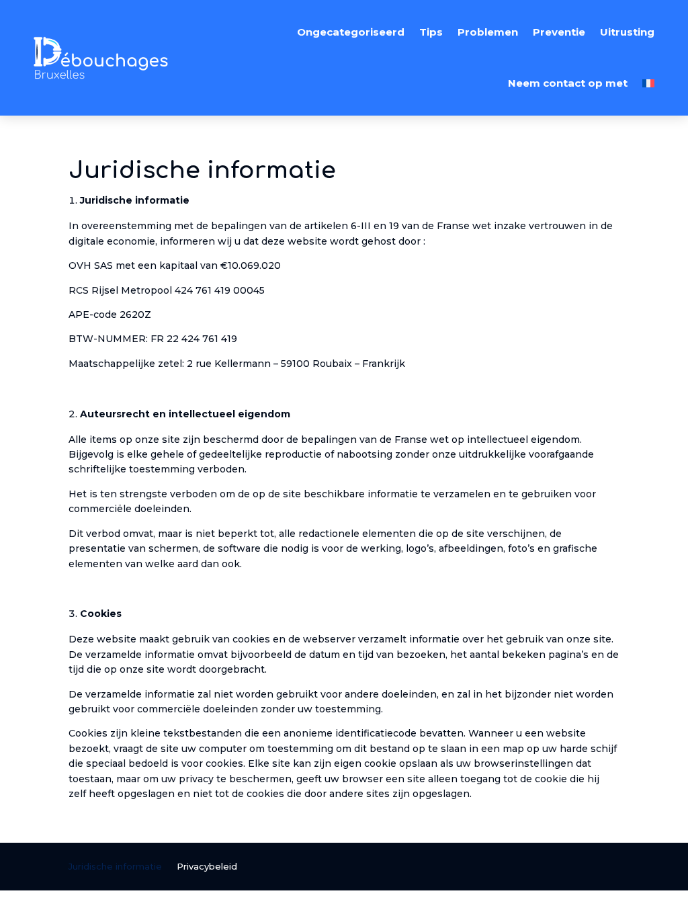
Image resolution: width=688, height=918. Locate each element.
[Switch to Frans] (648, 83)
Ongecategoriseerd (350, 32)
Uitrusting (627, 32)
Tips (431, 32)
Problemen (488, 32)
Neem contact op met (568, 83)
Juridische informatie (115, 867)
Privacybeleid (207, 867)
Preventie (559, 32)
